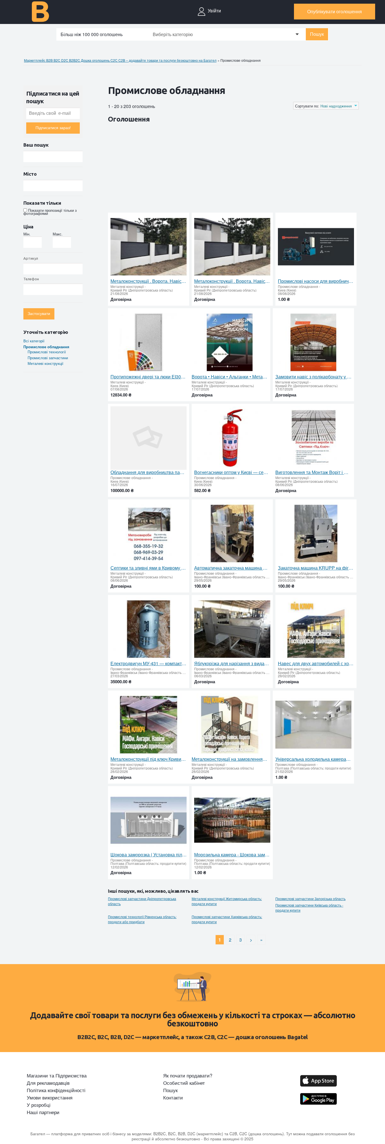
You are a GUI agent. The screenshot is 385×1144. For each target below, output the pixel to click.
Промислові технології (47, 351)
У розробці (38, 1104)
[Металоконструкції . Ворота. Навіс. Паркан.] (148, 247)
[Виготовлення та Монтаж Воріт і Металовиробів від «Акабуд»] (313, 438)
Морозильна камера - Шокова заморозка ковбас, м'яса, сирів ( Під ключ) (232, 854)
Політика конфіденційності (56, 1090)
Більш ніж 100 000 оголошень (92, 34)
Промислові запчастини (48, 357)
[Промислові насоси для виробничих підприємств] (316, 247)
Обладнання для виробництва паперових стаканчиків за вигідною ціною (148, 472)
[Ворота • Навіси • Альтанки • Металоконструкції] (230, 342)
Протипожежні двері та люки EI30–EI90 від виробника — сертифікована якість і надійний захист (148, 376)
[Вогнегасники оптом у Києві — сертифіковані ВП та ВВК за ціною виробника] (232, 438)
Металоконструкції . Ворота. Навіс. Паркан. (148, 281)
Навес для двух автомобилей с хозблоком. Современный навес (316, 663)
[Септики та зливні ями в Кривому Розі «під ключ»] (148, 533)
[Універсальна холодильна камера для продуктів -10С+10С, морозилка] (313, 725)
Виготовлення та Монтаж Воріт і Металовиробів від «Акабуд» (313, 472)
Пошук (317, 34)
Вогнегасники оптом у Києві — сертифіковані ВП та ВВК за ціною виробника (232, 472)
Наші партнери (43, 1112)
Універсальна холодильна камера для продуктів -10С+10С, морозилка (313, 759)
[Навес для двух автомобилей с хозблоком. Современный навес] (316, 629)
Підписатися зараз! (53, 128)
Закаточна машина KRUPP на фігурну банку (316, 567)
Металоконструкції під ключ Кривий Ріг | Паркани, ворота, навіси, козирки (148, 759)
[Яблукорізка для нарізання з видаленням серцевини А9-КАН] (232, 629)
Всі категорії (34, 340)
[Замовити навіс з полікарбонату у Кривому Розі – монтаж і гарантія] (313, 342)
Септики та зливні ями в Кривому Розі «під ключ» (148, 567)
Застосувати (39, 314)
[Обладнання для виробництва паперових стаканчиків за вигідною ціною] (148, 438)
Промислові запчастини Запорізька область (310, 898)
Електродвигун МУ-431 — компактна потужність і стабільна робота (148, 663)
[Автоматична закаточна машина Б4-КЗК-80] (232, 533)
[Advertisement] (210, 168)
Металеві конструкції (45, 363)
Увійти (214, 10)
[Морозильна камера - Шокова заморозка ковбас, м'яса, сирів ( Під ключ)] (232, 820)
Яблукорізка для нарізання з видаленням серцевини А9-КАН (232, 663)
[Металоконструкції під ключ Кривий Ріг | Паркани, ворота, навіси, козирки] (148, 725)
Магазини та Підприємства (57, 1075)
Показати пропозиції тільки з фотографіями (50, 212)
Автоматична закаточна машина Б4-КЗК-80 (232, 567)
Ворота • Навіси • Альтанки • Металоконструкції (230, 376)
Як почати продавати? (187, 1075)
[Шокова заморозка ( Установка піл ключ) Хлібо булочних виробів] (148, 820)
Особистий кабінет (184, 1082)
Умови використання (49, 1097)
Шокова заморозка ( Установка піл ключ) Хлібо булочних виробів (148, 854)
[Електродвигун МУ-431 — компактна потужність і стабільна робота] (148, 629)
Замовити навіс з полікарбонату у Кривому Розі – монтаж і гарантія (313, 376)
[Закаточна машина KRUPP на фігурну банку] (316, 533)
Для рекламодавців (48, 1082)
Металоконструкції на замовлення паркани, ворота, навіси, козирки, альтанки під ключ (230, 759)
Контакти (173, 1097)
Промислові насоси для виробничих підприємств (316, 281)
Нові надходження (336, 106)
